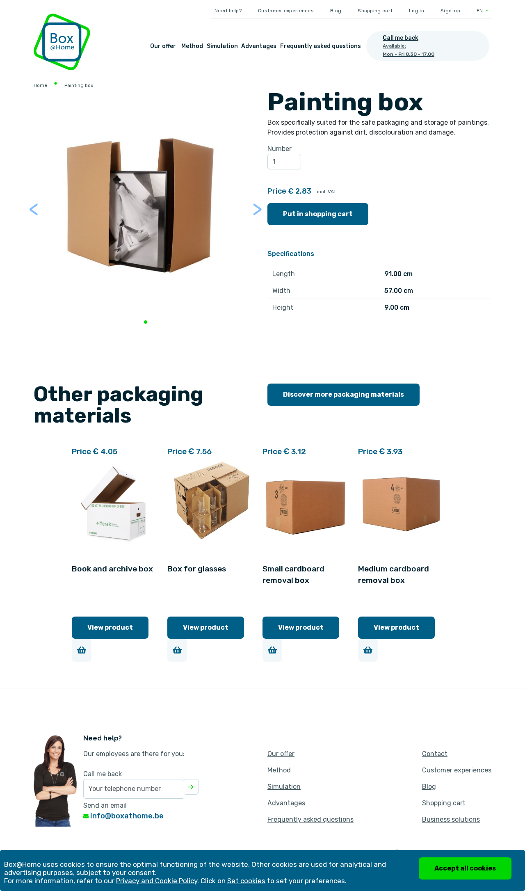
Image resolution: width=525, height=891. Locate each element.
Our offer (163, 46)
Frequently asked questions (320, 46)
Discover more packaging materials (343, 394)
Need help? (228, 11)
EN (480, 11)
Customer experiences (286, 11)
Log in (416, 11)
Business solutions (451, 819)
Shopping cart (375, 11)
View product (110, 627)
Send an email (105, 805)
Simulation (222, 46)
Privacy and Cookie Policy (156, 881)
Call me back (102, 774)
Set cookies (246, 881)
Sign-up (450, 11)
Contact (434, 754)
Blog (335, 11)
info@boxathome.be (126, 815)
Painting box (78, 85)
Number (279, 149)
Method (192, 46)
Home (40, 85)
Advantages (258, 46)
